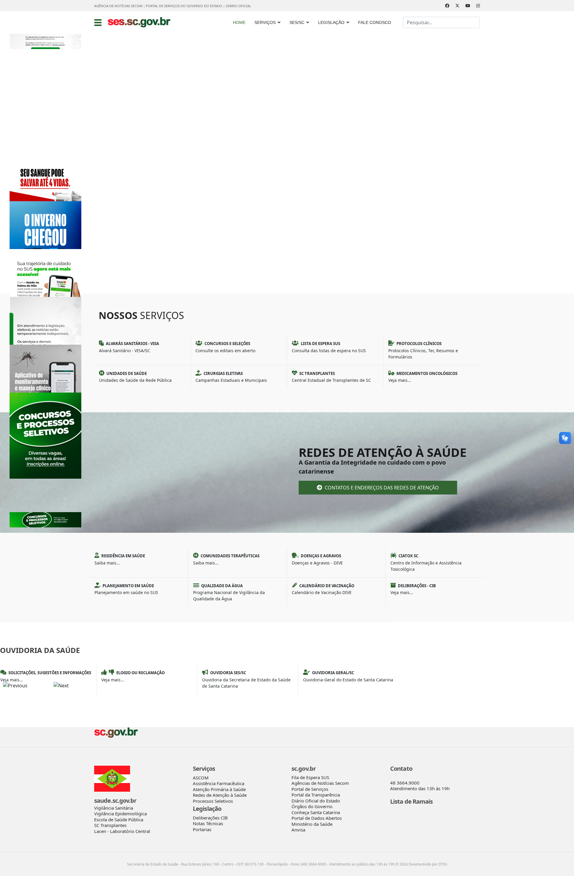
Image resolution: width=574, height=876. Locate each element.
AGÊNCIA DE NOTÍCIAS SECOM (118, 6)
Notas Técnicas (208, 823)
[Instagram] (478, 5)
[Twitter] (457, 5)
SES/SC (296, 22)
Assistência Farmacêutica (218, 783)
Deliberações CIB (210, 818)
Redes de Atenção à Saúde (220, 795)
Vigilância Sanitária (113, 808)
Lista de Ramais (411, 801)
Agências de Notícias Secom (320, 783)
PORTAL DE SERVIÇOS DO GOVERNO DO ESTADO (184, 6)
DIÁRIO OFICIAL (238, 6)
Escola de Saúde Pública (118, 819)
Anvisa (298, 830)
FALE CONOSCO (374, 22)
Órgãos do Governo (311, 806)
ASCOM (201, 778)
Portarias (202, 829)
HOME (239, 22)
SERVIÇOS (265, 22)
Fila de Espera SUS (310, 777)
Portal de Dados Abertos (316, 818)
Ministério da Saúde (311, 824)
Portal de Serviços (309, 789)
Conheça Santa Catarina (315, 812)
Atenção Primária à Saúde (219, 789)
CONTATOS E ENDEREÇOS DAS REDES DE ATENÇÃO (381, 487)
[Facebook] (447, 5)
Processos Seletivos (213, 801)
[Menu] (98, 22)
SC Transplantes (110, 825)
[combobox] (441, 22)
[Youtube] (467, 5)
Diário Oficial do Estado (315, 801)
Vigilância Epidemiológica (120, 814)
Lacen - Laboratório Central (122, 831)
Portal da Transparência (315, 795)
